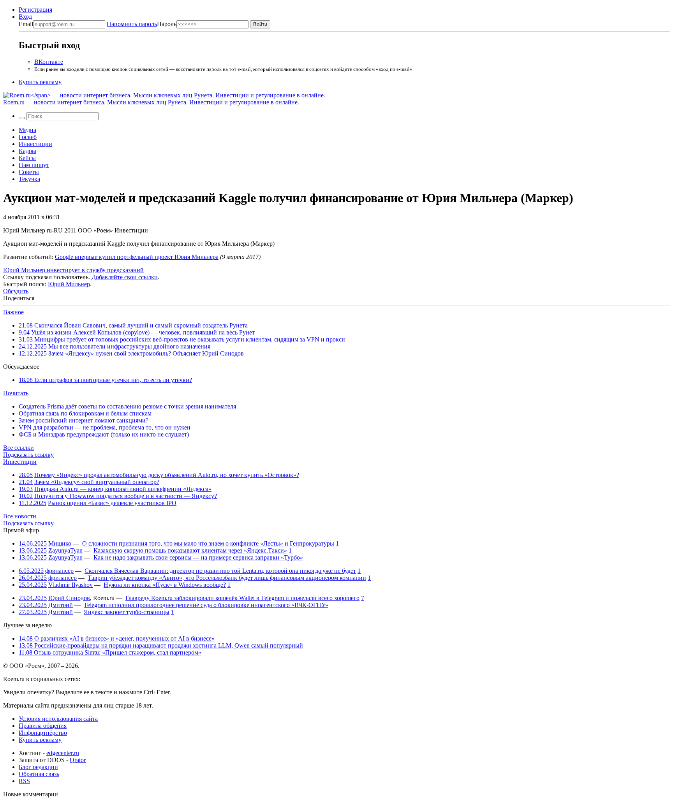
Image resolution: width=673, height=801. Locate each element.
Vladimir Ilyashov (70, 584)
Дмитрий (60, 605)
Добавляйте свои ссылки (125, 277)
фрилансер (59, 570)
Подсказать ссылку (28, 454)
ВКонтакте (48, 61)
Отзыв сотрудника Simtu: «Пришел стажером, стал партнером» (110, 652)
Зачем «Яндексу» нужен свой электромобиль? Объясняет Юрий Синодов (131, 353)
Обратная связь (39, 774)
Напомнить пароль (132, 24)
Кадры (27, 151)
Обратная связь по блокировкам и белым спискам (85, 413)
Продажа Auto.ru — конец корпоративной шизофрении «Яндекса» (122, 489)
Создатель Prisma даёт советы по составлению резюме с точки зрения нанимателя (127, 406)
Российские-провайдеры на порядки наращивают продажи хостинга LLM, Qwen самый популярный (161, 645)
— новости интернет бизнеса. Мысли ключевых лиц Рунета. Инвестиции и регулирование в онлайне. (151, 102)
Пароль (141, 24)
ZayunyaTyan (65, 550)
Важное (13, 312)
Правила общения (43, 725)
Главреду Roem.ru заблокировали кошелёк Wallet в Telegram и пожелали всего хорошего (242, 598)
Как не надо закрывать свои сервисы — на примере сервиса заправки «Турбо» (198, 557)
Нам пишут (34, 165)
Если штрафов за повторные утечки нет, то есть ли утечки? (105, 380)
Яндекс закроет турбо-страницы (126, 612)
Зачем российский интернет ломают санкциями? (83, 420)
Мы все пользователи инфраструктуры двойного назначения (114, 346)
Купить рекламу (40, 82)
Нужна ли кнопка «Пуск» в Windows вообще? (165, 584)
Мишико (59, 543)
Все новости (19, 516)
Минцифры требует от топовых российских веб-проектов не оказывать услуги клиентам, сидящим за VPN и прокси (182, 339)
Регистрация (35, 9)
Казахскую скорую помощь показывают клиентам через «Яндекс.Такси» (190, 550)
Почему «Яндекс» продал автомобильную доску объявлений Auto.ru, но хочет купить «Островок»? (166, 475)
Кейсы (27, 158)
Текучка (29, 179)
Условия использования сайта (58, 718)
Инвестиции (35, 144)
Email (26, 24)
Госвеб (28, 137)
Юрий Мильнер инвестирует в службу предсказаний (73, 270)
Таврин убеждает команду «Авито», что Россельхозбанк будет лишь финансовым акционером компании (227, 577)
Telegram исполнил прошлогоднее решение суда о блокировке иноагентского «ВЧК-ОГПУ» (206, 605)
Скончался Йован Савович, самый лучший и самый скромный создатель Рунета (133, 325)
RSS (24, 781)
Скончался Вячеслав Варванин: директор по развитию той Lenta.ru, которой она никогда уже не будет (220, 570)
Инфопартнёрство (43, 732)
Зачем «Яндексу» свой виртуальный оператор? (96, 482)
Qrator (78, 760)
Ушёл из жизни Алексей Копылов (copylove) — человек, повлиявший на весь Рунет (137, 332)
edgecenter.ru (62, 753)
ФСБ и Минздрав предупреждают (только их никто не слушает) (104, 434)
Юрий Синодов (69, 598)
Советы (29, 172)
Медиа (27, 130)
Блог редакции (38, 767)
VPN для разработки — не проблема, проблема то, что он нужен (104, 427)
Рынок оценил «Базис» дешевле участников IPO (112, 503)
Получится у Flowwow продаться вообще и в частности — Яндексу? (125, 496)
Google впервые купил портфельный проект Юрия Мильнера (136, 257)
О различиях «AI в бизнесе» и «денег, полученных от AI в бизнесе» (117, 638)
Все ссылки (18, 447)
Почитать (15, 393)
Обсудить (15, 291)
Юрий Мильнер (69, 284)
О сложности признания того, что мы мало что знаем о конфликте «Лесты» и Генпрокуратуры (208, 543)
